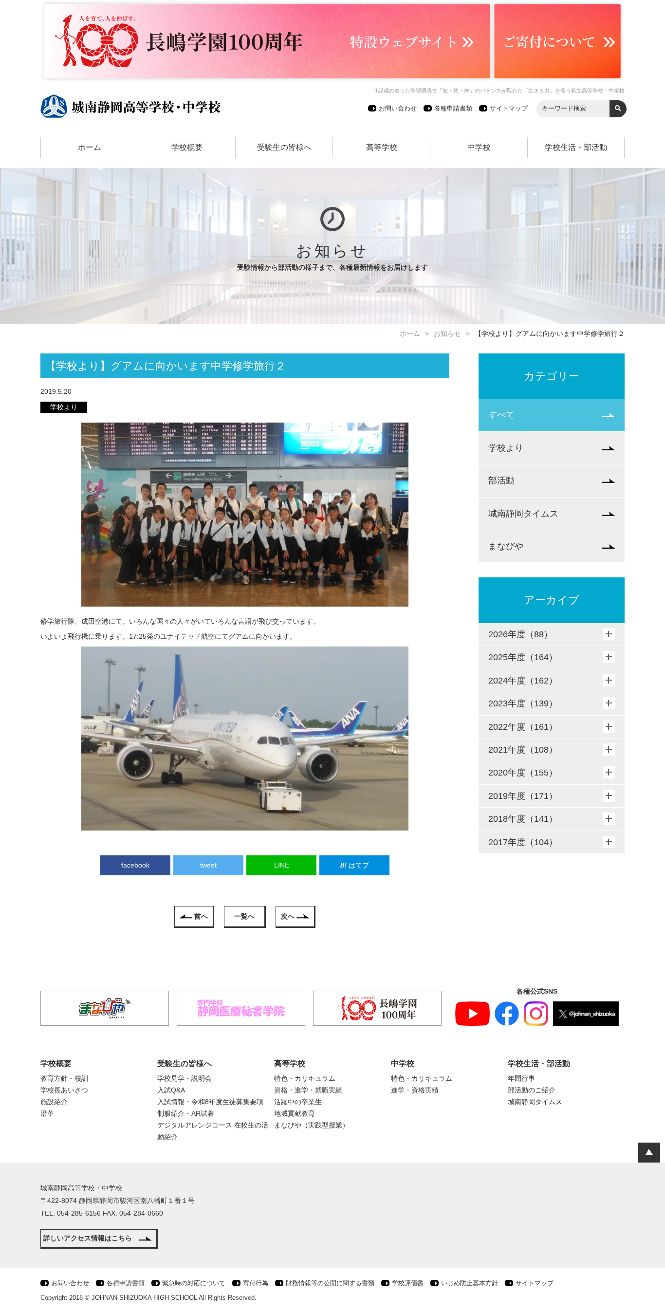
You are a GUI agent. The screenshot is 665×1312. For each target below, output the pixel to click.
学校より (505, 448)
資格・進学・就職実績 (308, 1090)
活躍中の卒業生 (298, 1102)
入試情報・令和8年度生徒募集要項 (210, 1102)
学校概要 (187, 147)
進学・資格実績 (415, 1090)
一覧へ (244, 916)
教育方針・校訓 (64, 1078)
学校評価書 (408, 1283)
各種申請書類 (453, 108)
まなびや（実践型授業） (311, 1125)
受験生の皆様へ (284, 147)
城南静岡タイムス (523, 513)
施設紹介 (54, 1102)
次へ (288, 916)
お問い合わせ (398, 108)
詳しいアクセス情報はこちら (87, 1238)
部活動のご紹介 (531, 1090)
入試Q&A (171, 1090)
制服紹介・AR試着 (185, 1113)
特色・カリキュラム (304, 1078)
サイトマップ (509, 108)
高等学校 (381, 147)
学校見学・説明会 (184, 1078)
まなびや (505, 546)
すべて (501, 415)
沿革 (47, 1113)
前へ (201, 916)
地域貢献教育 (294, 1113)
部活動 (501, 480)
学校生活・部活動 (576, 147)
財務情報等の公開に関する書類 (330, 1283)
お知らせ (447, 333)
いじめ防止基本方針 (469, 1283)
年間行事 (521, 1078)
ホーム (89, 147)
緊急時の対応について (193, 1283)
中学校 (479, 147)
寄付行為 (255, 1283)
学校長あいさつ (64, 1090)
